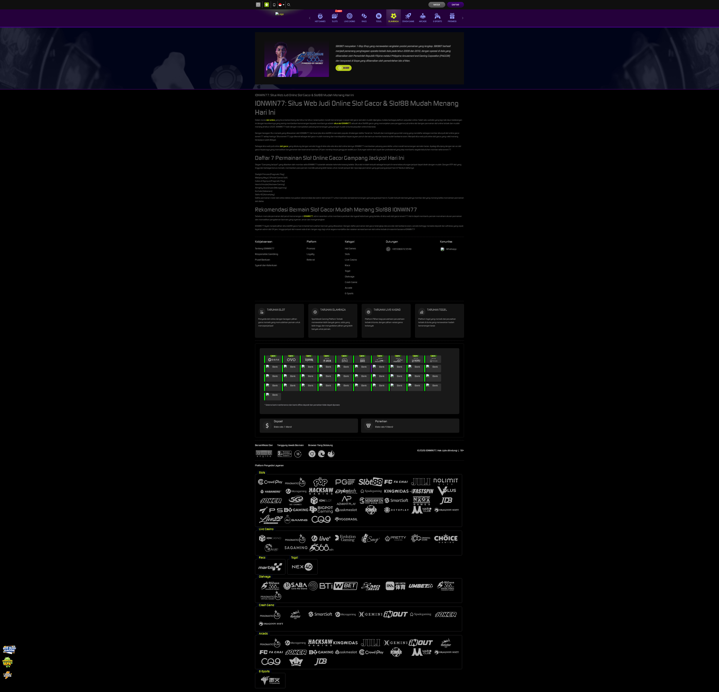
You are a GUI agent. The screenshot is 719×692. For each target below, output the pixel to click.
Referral (311, 259)
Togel (379, 21)
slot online (270, 120)
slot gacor (284, 146)
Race (364, 21)
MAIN (346, 67)
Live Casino (349, 21)
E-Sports (437, 21)
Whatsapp (451, 249)
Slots (335, 21)
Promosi (452, 21)
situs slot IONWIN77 (342, 123)
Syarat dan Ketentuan (266, 265)
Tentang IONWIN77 (264, 248)
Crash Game (408, 21)
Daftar (455, 4)
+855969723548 (401, 249)
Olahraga (393, 21)
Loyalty (310, 254)
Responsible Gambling (266, 254)
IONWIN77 (308, 216)
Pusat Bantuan (262, 259)
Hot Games (320, 21)
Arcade (423, 21)
